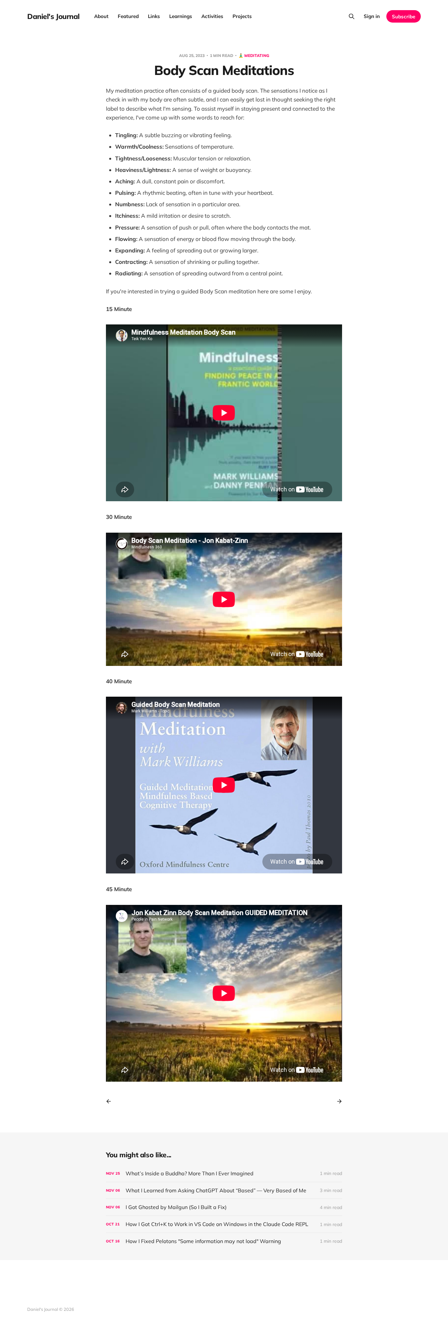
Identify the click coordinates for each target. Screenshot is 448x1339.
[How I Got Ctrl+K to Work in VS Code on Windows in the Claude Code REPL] (224, 1224)
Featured (128, 16)
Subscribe (403, 16)
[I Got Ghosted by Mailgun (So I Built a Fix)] (224, 1207)
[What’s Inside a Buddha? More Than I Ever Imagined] (224, 1173)
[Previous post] (111, 1101)
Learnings (180, 16)
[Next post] (337, 1101)
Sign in (372, 16)
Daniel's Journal (53, 16)
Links (154, 16)
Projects (242, 16)
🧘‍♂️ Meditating (253, 55)
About (101, 16)
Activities (212, 16)
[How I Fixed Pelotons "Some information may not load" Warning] (224, 1241)
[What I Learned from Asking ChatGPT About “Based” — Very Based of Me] (224, 1190)
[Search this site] (351, 16)
